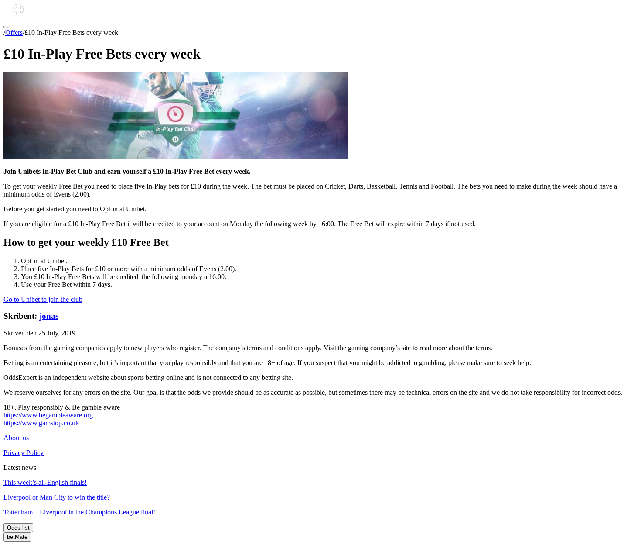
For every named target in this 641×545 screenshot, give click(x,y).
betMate (17, 537)
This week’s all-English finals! (45, 482)
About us (16, 438)
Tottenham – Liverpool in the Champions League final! (79, 512)
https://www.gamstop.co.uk (41, 423)
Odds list (18, 527)
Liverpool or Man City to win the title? (56, 497)
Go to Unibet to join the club (42, 299)
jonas (48, 316)
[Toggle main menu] (6, 27)
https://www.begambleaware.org (48, 415)
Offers (14, 32)
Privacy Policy (23, 452)
